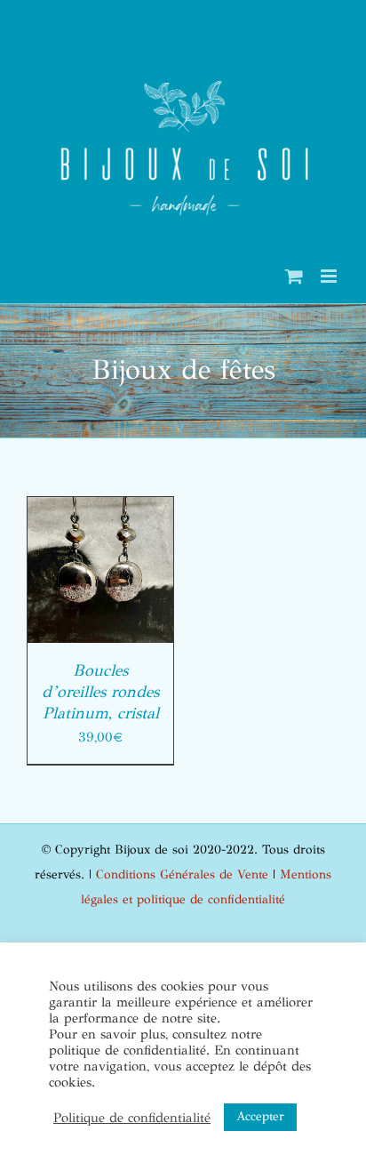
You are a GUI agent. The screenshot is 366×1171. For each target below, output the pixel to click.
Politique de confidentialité (132, 1118)
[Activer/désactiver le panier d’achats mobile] (294, 276)
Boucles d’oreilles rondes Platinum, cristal (100, 692)
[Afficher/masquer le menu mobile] (330, 276)
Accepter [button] (260, 1116)
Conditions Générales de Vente (182, 874)
